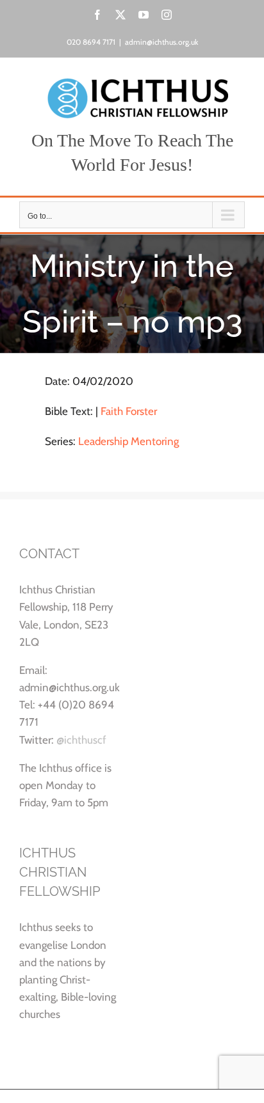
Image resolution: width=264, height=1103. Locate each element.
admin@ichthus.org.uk (161, 42)
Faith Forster (129, 411)
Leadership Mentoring (128, 441)
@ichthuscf (81, 739)
